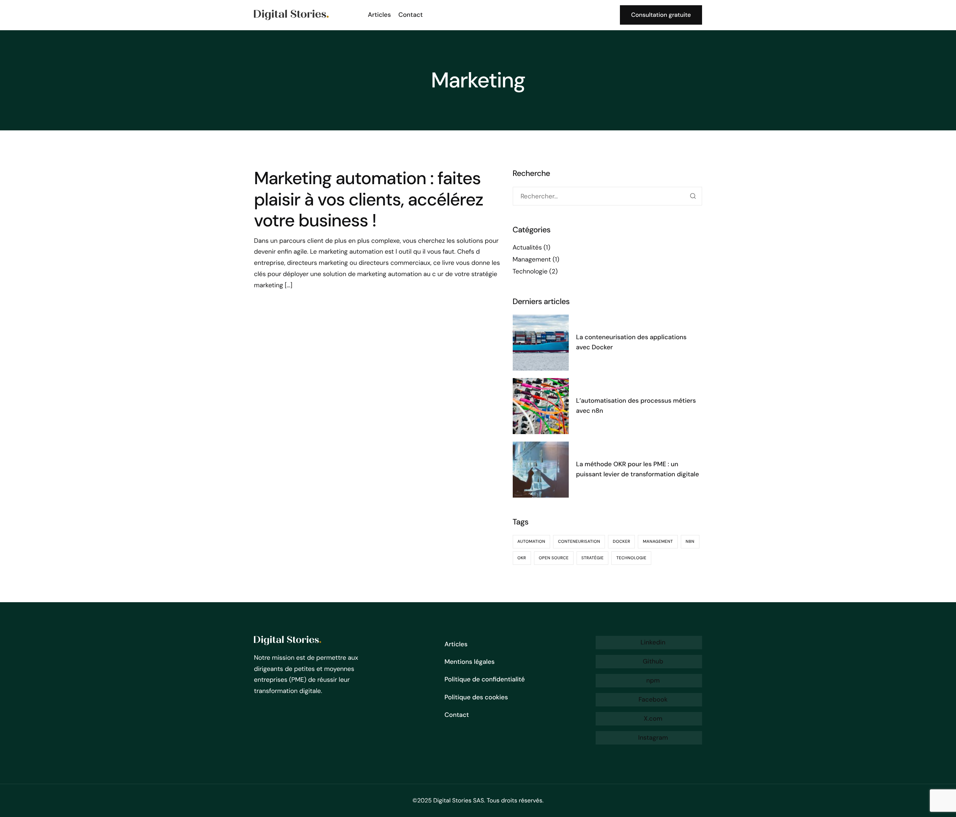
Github (652, 661)
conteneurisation (579, 541)
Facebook (652, 700)
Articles (379, 15)
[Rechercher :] (607, 196)
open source (554, 558)
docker (621, 541)
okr (522, 558)
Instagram (652, 738)
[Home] (291, 14)
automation (532, 541)
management (658, 541)
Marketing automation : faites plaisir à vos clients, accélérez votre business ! (368, 199)
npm (652, 681)
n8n (690, 541)
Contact (410, 15)
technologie (631, 558)
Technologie (530, 271)
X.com (652, 719)
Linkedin (652, 642)
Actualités (527, 248)
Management (532, 260)
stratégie (592, 558)
